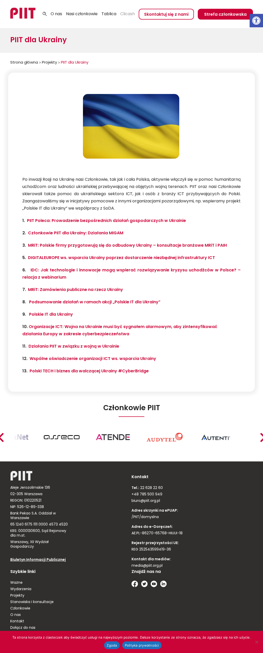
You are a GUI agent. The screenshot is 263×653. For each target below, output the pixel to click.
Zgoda (112, 645)
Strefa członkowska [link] (225, 14)
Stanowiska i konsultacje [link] (32, 602)
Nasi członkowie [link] (82, 14)
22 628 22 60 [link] (151, 488)
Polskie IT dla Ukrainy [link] (51, 314)
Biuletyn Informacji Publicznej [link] (38, 560)
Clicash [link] (127, 14)
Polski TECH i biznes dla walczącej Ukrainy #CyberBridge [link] (89, 371)
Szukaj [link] (45, 14)
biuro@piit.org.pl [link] (146, 501)
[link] (256, 20)
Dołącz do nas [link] (22, 628)
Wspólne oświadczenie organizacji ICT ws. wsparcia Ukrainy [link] (93, 359)
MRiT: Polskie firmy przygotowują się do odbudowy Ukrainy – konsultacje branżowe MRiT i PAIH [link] (127, 245)
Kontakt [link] (17, 621)
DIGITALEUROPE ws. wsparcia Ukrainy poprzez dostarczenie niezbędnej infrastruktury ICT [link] (121, 258)
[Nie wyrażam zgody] (256, 642)
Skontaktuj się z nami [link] (166, 14)
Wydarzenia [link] (20, 589)
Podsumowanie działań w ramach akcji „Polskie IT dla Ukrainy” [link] (95, 302)
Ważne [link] (16, 583)
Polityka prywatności (142, 645)
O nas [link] (56, 14)
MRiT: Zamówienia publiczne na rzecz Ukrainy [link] (75, 290)
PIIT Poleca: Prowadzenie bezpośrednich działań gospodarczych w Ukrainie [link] (106, 221)
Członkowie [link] (20, 609)
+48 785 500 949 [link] (147, 494)
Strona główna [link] (24, 62)
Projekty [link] (49, 62)
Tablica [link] (108, 14)
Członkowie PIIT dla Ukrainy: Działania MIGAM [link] (75, 233)
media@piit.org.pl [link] (147, 566)
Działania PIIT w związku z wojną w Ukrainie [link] (74, 346)
